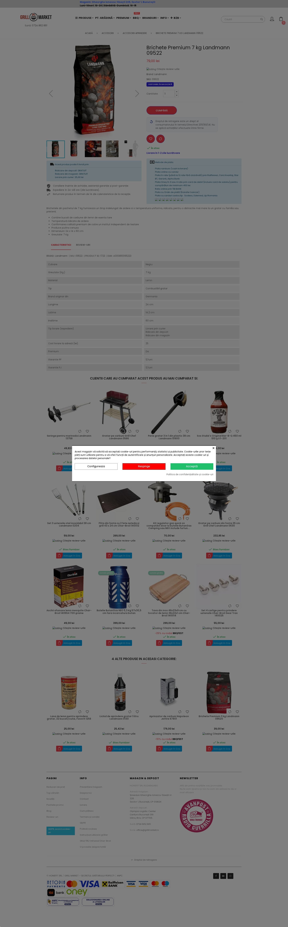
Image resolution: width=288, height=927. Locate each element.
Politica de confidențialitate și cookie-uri (189, 474)
